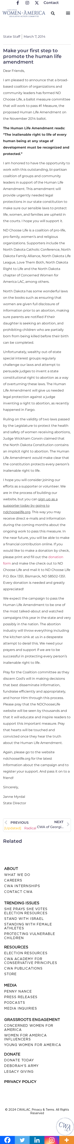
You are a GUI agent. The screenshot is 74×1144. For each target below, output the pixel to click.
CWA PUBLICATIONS (23, 968)
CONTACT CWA (18, 892)
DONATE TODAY (19, 1060)
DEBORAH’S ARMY (21, 1066)
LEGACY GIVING (18, 1072)
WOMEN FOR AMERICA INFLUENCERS (25, 1037)
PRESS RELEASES (20, 997)
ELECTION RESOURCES (25, 953)
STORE (10, 974)
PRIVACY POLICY (20, 1081)
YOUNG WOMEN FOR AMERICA (32, 1045)
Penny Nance (18, 991)
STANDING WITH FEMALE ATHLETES (28, 926)
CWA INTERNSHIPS (22, 886)
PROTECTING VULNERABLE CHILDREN (29, 936)
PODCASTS (14, 1003)
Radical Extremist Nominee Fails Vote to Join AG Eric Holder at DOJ (20, 828)
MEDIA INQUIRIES (20, 1008)
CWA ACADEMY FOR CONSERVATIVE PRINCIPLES (30, 961)
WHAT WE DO (17, 875)
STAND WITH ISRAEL (24, 919)
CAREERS (13, 880)
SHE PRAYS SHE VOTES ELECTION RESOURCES (25, 911)
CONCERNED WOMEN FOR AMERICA (28, 1028)
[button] (68, 12)
